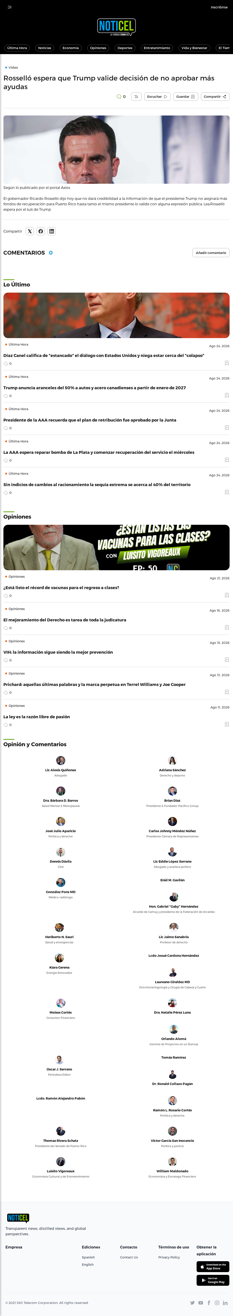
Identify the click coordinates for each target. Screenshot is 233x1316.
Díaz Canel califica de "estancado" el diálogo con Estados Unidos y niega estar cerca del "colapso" (103, 355)
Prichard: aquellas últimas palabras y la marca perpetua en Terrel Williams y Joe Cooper (94, 684)
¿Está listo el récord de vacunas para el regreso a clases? (61, 587)
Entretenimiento (157, 48)
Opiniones (98, 48)
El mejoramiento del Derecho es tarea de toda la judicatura (64, 619)
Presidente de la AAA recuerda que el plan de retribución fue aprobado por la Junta (89, 419)
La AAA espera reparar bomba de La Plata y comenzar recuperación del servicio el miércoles (98, 452)
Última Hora (17, 48)
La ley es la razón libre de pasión (36, 716)
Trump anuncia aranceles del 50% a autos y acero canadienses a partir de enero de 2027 (94, 387)
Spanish (88, 1257)
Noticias (44, 48)
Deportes (125, 48)
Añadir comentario (211, 253)
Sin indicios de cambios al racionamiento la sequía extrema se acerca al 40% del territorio (96, 484)
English (88, 1264)
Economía (71, 48)
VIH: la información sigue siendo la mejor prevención (58, 652)
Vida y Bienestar (194, 48)
